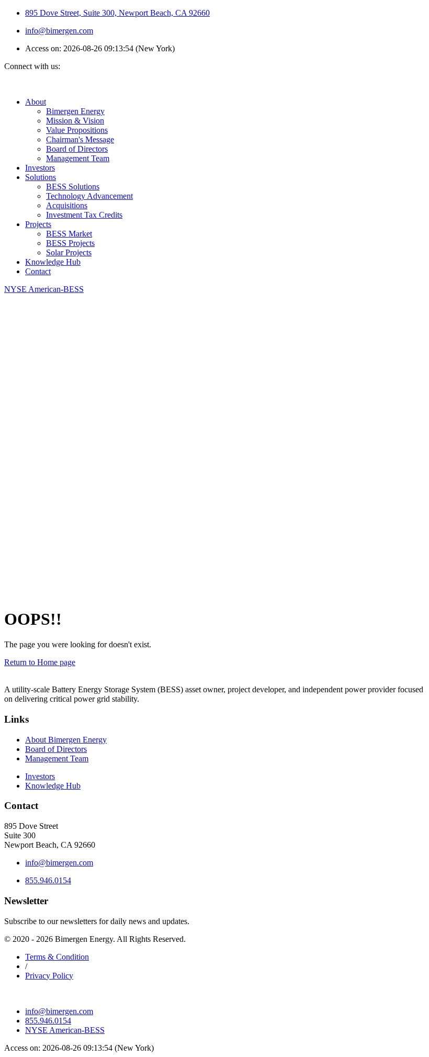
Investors (40, 167)
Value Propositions (77, 130)
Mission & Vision (75, 120)
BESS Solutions (72, 186)
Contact (38, 271)
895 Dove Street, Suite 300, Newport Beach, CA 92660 (117, 12)
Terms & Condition (57, 956)
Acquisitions (66, 205)
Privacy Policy (49, 975)
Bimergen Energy (75, 111)
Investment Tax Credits (84, 214)
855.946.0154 (48, 880)
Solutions (40, 177)
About (35, 101)
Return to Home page (39, 662)
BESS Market (69, 233)
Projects (38, 224)
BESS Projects (70, 243)
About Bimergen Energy (66, 739)
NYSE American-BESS (65, 1030)
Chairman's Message (80, 139)
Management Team (77, 158)
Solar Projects (69, 252)
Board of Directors (77, 148)
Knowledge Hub (53, 261)
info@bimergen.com (59, 30)
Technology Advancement (89, 196)
